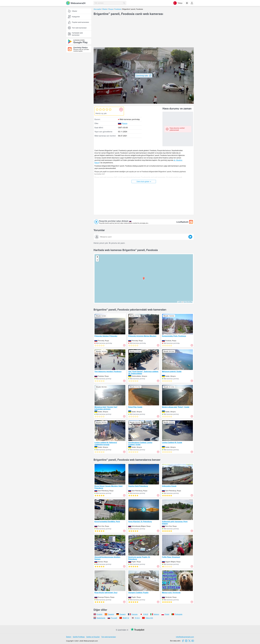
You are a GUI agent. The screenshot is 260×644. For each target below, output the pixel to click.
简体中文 (126, 618)
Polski (167, 614)
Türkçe (180, 3)
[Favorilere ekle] (121, 109)
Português (178, 614)
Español (111, 614)
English (99, 614)
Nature (96, 162)
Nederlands (101, 618)
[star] (97, 109)
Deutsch (123, 614)
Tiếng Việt (149, 618)
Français (134, 614)
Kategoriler (76, 16)
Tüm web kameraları (108, 637)
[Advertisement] (79, 76)
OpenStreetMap (188, 302)
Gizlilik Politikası (79, 637)
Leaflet (179, 302)
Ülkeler (74, 11)
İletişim (68, 637)
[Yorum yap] (190, 237)
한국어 (137, 618)
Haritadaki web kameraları (77, 34)
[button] (143, 278)
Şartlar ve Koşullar (93, 637)
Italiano (156, 614)
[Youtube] (192, 641)
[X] (189, 641)
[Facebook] (183, 641)
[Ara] (124, 3)
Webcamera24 (78, 3)
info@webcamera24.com (185, 637)
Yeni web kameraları (79, 28)
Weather (179, 160)
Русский (114, 618)
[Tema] (187, 3)
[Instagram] (186, 641)
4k (174, 160)
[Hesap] (192, 3)
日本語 (145, 614)
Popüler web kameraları (80, 22)
